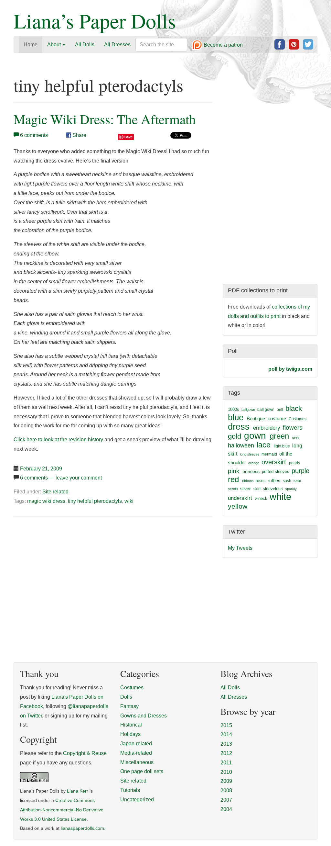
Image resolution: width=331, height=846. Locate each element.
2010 (226, 772)
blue (235, 417)
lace (264, 445)
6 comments (34, 135)
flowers (293, 427)
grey (295, 437)
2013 (226, 744)
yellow (237, 506)
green (279, 436)
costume (277, 418)
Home (30, 44)
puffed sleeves (275, 471)
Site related (55, 491)
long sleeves (250, 454)
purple (300, 470)
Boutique (256, 418)
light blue (282, 446)
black (293, 408)
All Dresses (117, 44)
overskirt (274, 462)
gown (255, 436)
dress (239, 427)
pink (234, 470)
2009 (226, 781)
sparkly (291, 489)
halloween (241, 445)
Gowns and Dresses (143, 715)
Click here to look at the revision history (58, 439)
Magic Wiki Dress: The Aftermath (105, 119)
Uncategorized (137, 799)
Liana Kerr (77, 791)
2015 (226, 725)
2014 (226, 734)
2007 (226, 800)
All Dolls (84, 44)
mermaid (269, 454)
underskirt (240, 498)
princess (251, 471)
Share (78, 135)
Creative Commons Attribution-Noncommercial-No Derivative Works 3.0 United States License (61, 810)
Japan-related (136, 743)
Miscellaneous (137, 762)
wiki (128, 501)
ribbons (248, 481)
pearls (294, 463)
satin (297, 481)
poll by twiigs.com (290, 369)
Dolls (126, 697)
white (280, 496)
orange (253, 463)
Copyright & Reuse (85, 753)
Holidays (130, 734)
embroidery (266, 428)
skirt (257, 489)
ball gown (265, 409)
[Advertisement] (68, 571)
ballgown (248, 410)
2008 (226, 790)
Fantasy (129, 706)
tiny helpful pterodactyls (95, 501)
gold (234, 436)
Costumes (297, 419)
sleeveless (273, 488)
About (54, 44)
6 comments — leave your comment (61, 477)
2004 (226, 809)
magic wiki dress (46, 501)
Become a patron (222, 45)
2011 (226, 762)
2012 (226, 753)
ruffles (274, 480)
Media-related (136, 753)
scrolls (233, 489)
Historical (131, 725)
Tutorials (130, 790)
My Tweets (240, 548)
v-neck (261, 498)
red (233, 479)
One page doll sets (141, 771)
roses (260, 481)
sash (287, 481)
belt (280, 409)
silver (245, 488)
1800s (233, 409)
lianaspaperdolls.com (82, 828)
